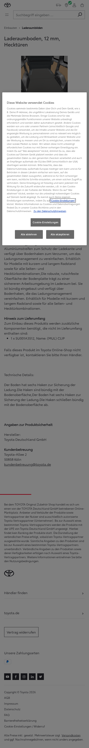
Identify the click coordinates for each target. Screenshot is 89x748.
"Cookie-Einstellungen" (62, 200)
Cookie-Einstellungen (45, 222)
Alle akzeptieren (60, 234)
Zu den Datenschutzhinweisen (50, 211)
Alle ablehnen (29, 234)
